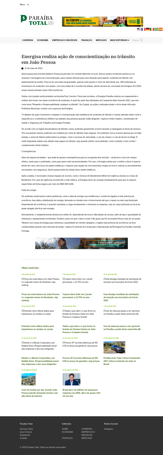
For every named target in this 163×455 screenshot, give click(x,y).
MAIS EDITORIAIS (119, 40)
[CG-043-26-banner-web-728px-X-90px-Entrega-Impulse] (102, 21)
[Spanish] (161, 29)
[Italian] (152, 29)
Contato (23, 438)
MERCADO (101, 40)
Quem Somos (26, 432)
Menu (22, 4)
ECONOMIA (42, 40)
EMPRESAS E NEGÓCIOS (64, 40)
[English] (139, 29)
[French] (143, 29)
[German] (148, 29)
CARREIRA (27, 40)
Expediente (25, 435)
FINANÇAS (86, 40)
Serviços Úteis (26, 429)
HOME (65, 429)
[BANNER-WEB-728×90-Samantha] (81, 243)
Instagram (108, 429)
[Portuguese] (156, 29)
